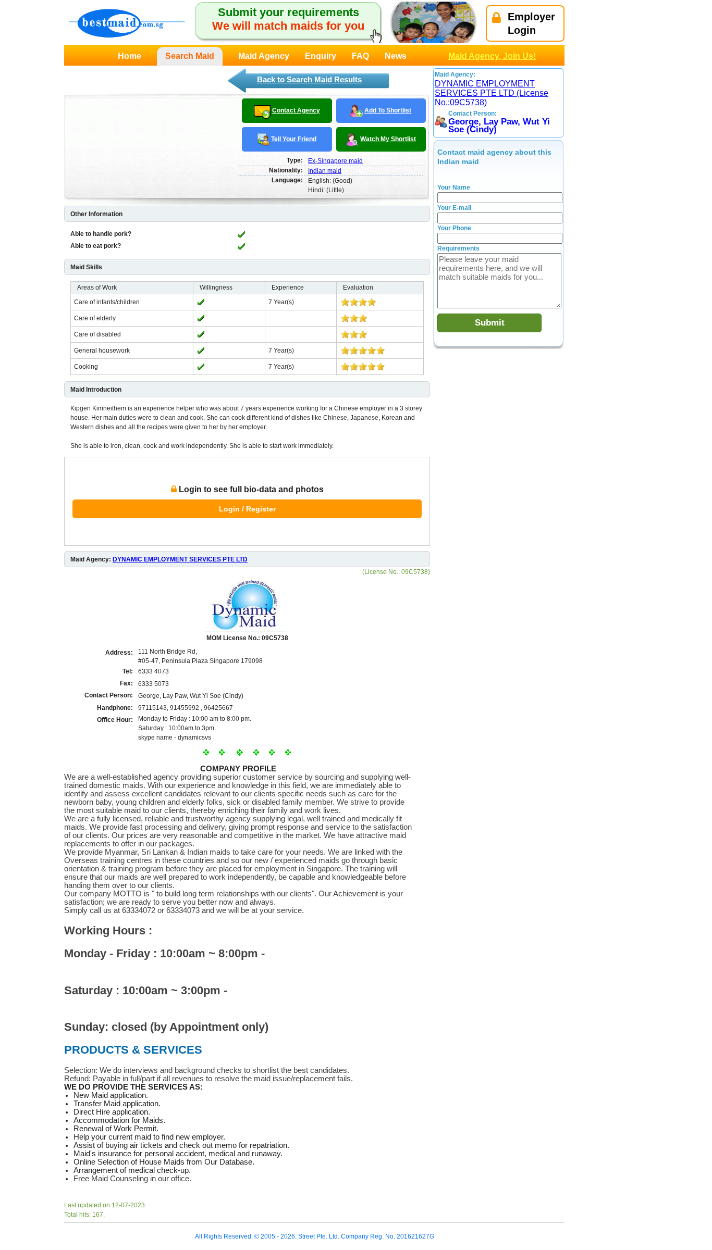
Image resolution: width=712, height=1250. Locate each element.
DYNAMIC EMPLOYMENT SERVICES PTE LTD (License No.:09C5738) (491, 93)
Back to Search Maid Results (309, 79)
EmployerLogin (531, 23)
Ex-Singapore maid (335, 161)
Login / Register (247, 509)
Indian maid (324, 170)
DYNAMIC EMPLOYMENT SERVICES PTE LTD (180, 559)
